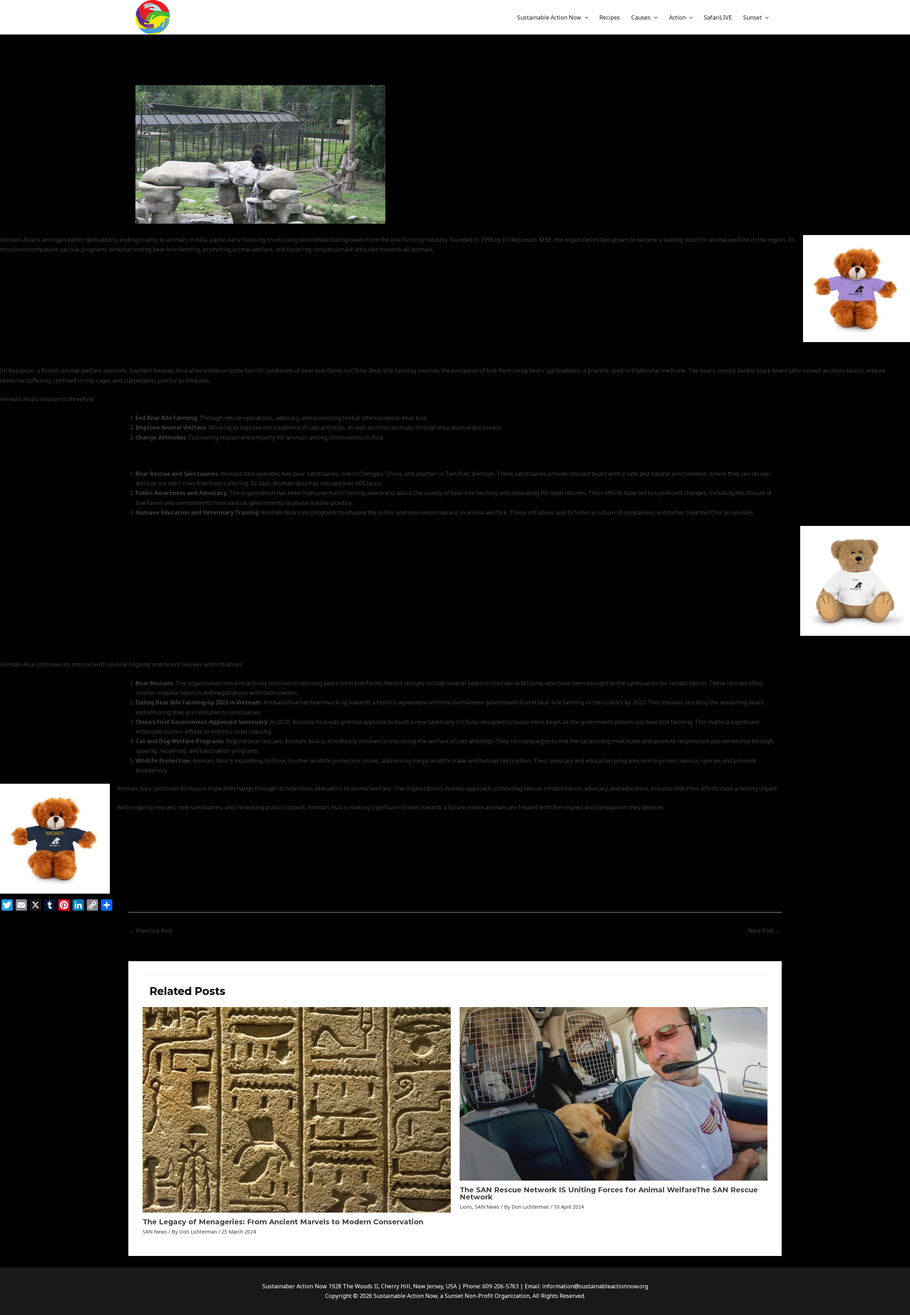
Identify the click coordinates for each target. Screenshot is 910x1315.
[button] (584, 17)
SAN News (200, 77)
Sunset (752, 17)
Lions (466, 1206)
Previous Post (151, 931)
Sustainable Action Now (549, 17)
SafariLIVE (718, 17)
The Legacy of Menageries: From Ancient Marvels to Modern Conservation (283, 1222)
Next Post (764, 931)
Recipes (609, 17)
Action (677, 17)
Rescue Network (161, 77)
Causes (641, 17)
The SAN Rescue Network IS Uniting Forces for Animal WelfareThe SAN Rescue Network (609, 1193)
